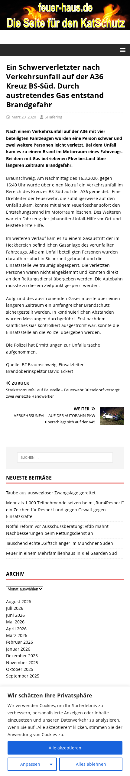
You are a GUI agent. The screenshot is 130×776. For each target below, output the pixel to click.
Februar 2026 (19, 642)
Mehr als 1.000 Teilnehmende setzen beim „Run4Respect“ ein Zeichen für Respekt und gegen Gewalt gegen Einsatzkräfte (65, 509)
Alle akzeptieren (65, 748)
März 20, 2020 (23, 117)
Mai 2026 (15, 622)
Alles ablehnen (91, 764)
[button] (121, 49)
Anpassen (30, 764)
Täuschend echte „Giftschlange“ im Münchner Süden (59, 543)
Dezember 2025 (22, 655)
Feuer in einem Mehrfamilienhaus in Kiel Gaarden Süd (61, 553)
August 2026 (18, 601)
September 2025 (22, 676)
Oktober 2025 (19, 669)
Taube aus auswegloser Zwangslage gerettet (51, 493)
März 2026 (16, 635)
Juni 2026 (15, 615)
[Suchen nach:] (65, 457)
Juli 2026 (14, 608)
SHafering (53, 117)
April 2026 (16, 629)
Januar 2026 (18, 649)
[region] (65, 731)
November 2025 (22, 662)
